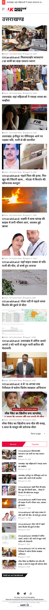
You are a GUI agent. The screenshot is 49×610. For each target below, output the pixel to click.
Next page (36, 433)
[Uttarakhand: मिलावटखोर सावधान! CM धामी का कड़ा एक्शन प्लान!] (24, 38)
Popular (35, 444)
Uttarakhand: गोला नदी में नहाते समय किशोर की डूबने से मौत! (23, 303)
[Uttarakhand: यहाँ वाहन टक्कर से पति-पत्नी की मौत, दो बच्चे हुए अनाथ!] (24, 243)
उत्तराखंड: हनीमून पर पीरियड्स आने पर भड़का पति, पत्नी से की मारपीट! (22, 138)
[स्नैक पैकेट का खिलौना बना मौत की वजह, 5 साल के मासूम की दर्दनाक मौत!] (24, 404)
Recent (13, 444)
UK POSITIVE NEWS (28, 597)
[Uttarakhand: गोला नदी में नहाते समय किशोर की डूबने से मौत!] (24, 282)
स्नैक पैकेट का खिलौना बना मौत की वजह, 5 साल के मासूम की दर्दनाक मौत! (24, 425)
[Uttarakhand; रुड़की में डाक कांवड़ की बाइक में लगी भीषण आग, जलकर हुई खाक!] (24, 200)
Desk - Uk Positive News (13, 54)
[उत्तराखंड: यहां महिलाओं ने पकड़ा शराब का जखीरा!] (24, 78)
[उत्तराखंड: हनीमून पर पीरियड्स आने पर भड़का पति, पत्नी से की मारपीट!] (24, 117)
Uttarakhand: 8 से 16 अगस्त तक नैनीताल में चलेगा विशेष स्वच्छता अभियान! (24, 386)
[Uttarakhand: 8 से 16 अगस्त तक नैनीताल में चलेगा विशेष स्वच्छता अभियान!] (24, 365)
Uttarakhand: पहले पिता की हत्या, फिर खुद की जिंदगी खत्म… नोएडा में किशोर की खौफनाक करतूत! (24, 179)
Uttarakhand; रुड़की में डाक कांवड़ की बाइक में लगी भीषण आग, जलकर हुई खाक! (23, 222)
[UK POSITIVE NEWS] (17, 9)
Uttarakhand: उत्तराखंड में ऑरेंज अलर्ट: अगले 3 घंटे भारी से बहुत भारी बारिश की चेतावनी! (24, 344)
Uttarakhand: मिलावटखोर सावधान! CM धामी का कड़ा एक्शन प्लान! (22, 59)
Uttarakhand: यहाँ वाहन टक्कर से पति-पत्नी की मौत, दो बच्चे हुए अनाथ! (24, 263)
